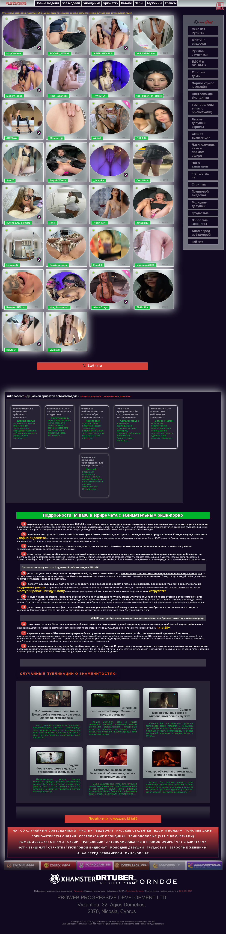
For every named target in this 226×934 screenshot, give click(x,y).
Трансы (171, 3)
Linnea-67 (12, 265)
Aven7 (10, 180)
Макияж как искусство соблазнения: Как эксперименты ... (92, 461)
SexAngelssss (58, 265)
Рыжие (126, 3)
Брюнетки (110, 3)
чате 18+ (163, 627)
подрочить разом (31, 587)
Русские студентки (200, 52)
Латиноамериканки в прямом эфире (203, 150)
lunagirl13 (142, 222)
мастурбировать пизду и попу (41, 591)
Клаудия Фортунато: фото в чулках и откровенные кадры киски (58, 768)
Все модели (70, 3)
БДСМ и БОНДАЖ (199, 63)
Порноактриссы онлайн (203, 85)
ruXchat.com (15, 396)
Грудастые (200, 213)
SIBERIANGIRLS (102, 53)
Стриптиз (199, 184)
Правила (78, 891)
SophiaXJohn (58, 180)
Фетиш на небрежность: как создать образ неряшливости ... (92, 412)
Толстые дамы (198, 74)
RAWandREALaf (15, 307)
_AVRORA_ (99, 95)
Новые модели (47, 3)
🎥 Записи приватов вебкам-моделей (52, 396)
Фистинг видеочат (199, 41)
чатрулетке (157, 591)
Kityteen (11, 349)
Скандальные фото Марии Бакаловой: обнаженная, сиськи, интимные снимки (113, 773)
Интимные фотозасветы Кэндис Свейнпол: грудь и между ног (113, 711)
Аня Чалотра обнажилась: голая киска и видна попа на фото (169, 771)
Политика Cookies (135, 891)
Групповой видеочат (200, 193)
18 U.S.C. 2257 (185, 891)
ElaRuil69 (142, 307)
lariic (53, 222)
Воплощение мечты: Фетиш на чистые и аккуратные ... (59, 411)
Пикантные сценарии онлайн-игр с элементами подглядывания (127, 412)
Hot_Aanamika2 (59, 307)
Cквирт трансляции (201, 135)
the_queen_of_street (149, 95)
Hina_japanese (59, 95)
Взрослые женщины (200, 222)
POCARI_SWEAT (59, 53)
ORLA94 (141, 138)
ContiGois (142, 180)
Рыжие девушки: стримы (199, 123)
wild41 (97, 138)
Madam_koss (14, 95)
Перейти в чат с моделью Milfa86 (113, 818)
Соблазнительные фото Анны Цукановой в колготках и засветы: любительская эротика (56, 714)
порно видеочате (32, 538)
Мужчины (154, 3)
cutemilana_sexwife (18, 222)
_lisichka (98, 180)
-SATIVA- (11, 138)
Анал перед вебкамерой (201, 232)
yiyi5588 (55, 349)
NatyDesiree (13, 53)
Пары (139, 3)
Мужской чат (137, 853)
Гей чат (197, 242)
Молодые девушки (199, 204)
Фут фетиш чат (200, 175)
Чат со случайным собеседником (44, 830)
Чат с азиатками (200, 164)
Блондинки (91, 3)
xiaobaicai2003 (145, 265)
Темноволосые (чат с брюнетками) (203, 108)
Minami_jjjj (56, 138)
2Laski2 (98, 265)
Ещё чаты (94, 365)
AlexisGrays (100, 307)
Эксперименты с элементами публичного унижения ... (23, 412)
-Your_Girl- (99, 222)
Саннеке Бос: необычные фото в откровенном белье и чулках (170, 713)
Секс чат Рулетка (198, 31)
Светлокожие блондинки (202, 95)
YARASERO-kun (146, 53)
